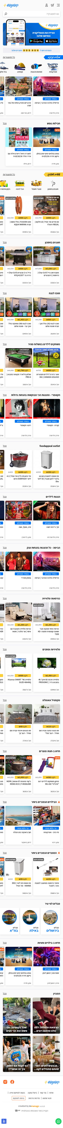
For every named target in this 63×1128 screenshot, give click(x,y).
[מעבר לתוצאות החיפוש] (6, 14)
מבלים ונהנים (54, 57)
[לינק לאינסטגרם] (5, 1083)
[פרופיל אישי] (46, 5)
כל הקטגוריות (9, 57)
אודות (51, 1092)
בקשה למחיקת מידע (17, 1092)
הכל (5, 123)
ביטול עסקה (32, 1092)
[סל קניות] (52, 5)
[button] (3, 1121)
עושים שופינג (54, 174)
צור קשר (43, 1092)
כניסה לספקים (18, 1098)
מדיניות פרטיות (34, 1098)
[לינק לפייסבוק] (12, 1083)
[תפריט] (58, 5)
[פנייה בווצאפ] (58, 1121)
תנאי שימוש (47, 1098)
